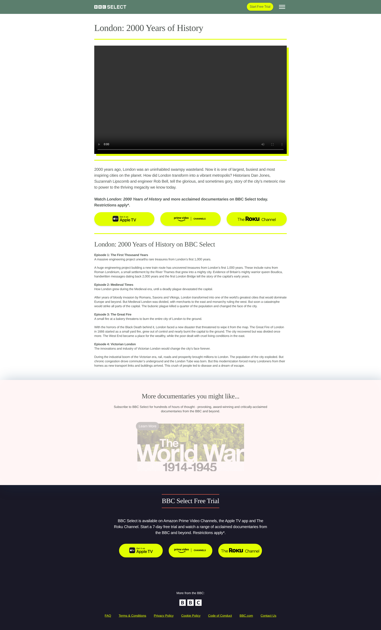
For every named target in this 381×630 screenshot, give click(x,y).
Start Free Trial (260, 6)
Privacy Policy (164, 616)
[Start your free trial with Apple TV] (141, 550)
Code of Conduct (220, 616)
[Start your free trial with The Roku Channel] (240, 550)
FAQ (108, 616)
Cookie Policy (190, 616)
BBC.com (246, 616)
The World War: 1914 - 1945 (159, 474)
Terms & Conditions (132, 616)
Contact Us (268, 616)
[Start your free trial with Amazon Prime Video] (190, 550)
